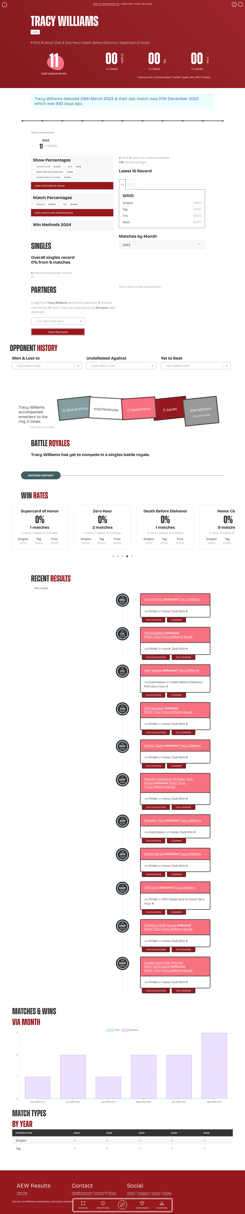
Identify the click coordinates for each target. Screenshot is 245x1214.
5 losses (154, 69)
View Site (22, 1192)
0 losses (197, 69)
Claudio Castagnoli (158, 779)
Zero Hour (72, 42)
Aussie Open (153, 962)
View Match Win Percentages (54, 213)
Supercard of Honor (135, 42)
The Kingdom (154, 633)
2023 (35, 31)
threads (156, 1193)
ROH (36, 42)
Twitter (131, 1193)
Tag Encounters (156, 657)
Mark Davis (152, 966)
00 (111, 58)
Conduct (99, 1192)
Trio (125, 215)
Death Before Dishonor (100, 42)
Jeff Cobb (151, 887)
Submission (157, 682)
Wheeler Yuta (183, 779)
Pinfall (153, 611)
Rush (162, 925)
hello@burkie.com (82, 1192)
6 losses (112, 69)
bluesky (167, 1193)
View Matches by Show (50, 186)
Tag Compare (183, 657)
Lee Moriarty (153, 599)
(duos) (187, 636)
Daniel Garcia (154, 854)
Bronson (102, 307)
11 (130, 157)
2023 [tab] (131, 184)
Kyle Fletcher (173, 962)
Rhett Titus (152, 636)
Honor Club (52, 42)
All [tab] (122, 184)
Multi (126, 222)
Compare (176, 619)
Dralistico (151, 925)
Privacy (112, 1192)
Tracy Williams (57, 302)
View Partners (58, 332)
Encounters (153, 619)
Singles (40, 204)
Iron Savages (154, 708)
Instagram (143, 1193)
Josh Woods (153, 670)
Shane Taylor (154, 745)
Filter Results (41, 588)
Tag (65, 204)
